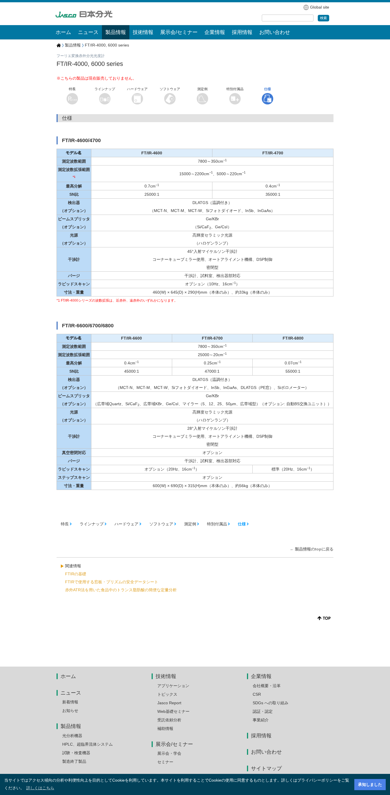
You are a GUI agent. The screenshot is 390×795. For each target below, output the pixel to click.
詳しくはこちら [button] (40, 788)
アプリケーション (173, 685)
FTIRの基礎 (75, 574)
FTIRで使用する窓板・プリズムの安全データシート (111, 582)
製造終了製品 (74, 761)
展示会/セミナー (174, 744)
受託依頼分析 (169, 720)
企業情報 (261, 676)
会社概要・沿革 (267, 685)
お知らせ (70, 710)
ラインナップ (92, 524)
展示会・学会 (169, 753)
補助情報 (165, 728)
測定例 (190, 524)
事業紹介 (261, 720)
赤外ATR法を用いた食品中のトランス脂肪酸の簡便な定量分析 (121, 590)
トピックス (167, 694)
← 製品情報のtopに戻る (311, 549)
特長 (65, 524)
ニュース (71, 693)
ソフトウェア (161, 524)
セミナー (165, 762)
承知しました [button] (370, 784)
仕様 (242, 524)
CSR (257, 694)
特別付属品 (217, 524)
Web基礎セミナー (173, 711)
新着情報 (70, 702)
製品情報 (73, 45)
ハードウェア (126, 524)
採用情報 (242, 32)
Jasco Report (169, 703)
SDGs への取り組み (270, 703)
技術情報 (166, 676)
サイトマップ (266, 768)
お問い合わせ (274, 32)
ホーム (63, 32)
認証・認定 (263, 711)
